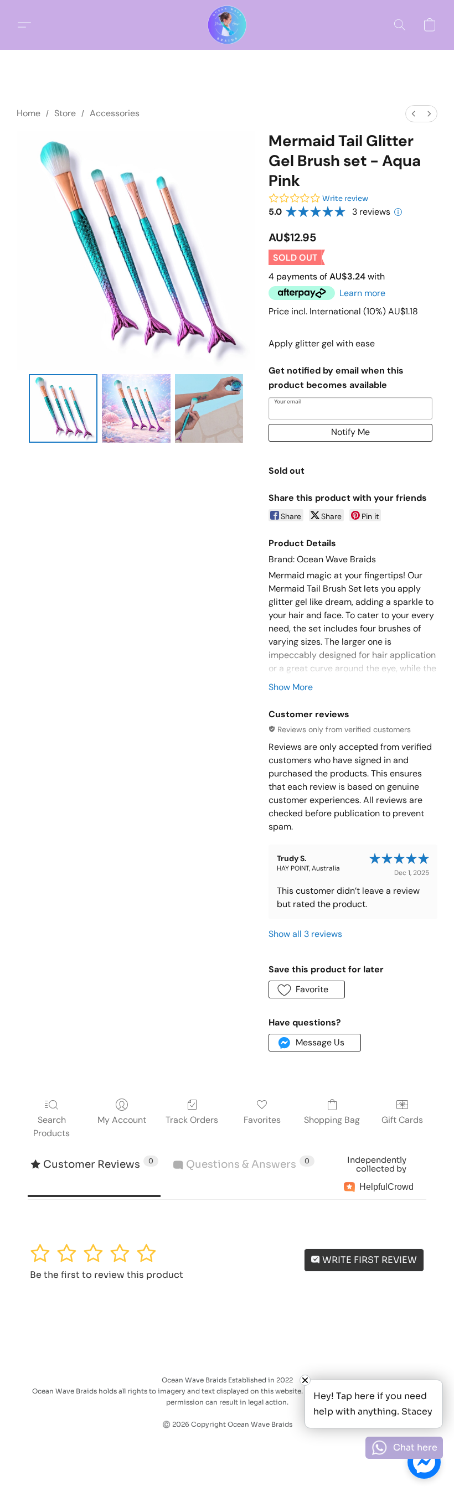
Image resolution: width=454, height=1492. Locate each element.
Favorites (262, 1120)
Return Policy (194, 1443)
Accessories (115, 113)
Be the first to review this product (106, 1275)
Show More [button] (291, 687)
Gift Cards (402, 1120)
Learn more (362, 293)
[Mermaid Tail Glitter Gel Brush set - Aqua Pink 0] (63, 408)
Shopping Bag (332, 1120)
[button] (227, 25)
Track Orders (192, 1120)
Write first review (368, 1260)
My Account (121, 1120)
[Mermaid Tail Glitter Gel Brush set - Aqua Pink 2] (209, 408)
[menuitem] (413, 114)
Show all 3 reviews (305, 934)
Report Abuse (258, 1443)
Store (65, 113)
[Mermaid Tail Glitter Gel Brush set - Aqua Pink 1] (136, 408)
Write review (345, 198)
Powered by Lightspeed (227, 1462)
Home (28, 113)
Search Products (51, 1126)
